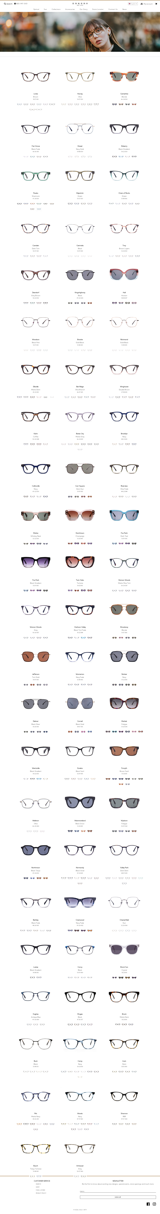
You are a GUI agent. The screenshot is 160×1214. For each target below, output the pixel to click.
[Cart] (156, 4)
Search (38, 1184)
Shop (37, 1187)
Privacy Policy (41, 1193)
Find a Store (40, 1190)
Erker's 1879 (83, 1210)
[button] (133, 3)
